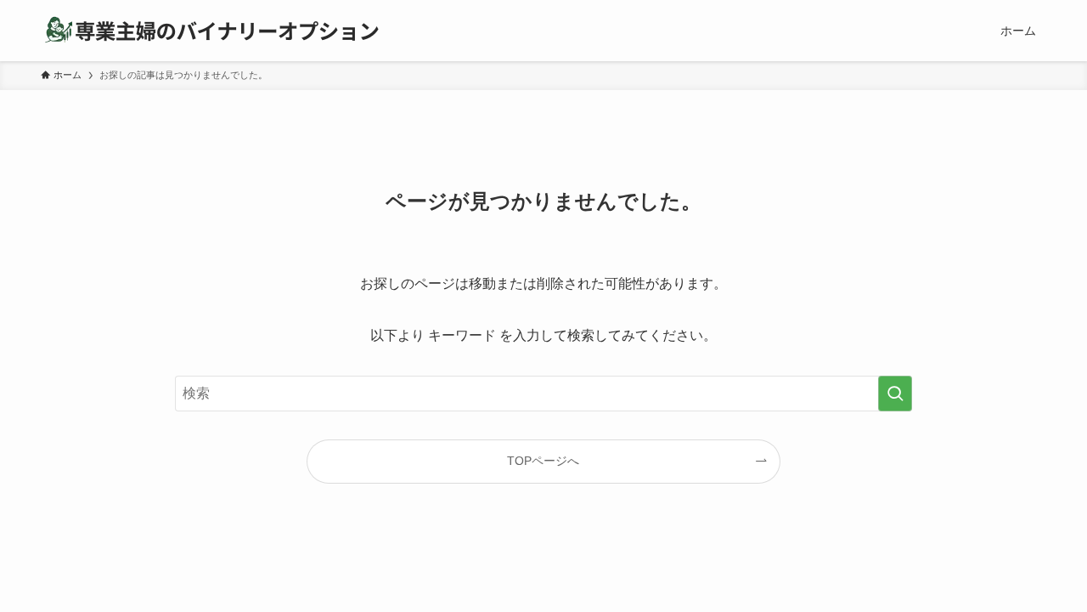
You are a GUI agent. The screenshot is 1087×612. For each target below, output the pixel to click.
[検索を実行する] (895, 393)
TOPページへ (543, 461)
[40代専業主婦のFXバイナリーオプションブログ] (210, 31)
